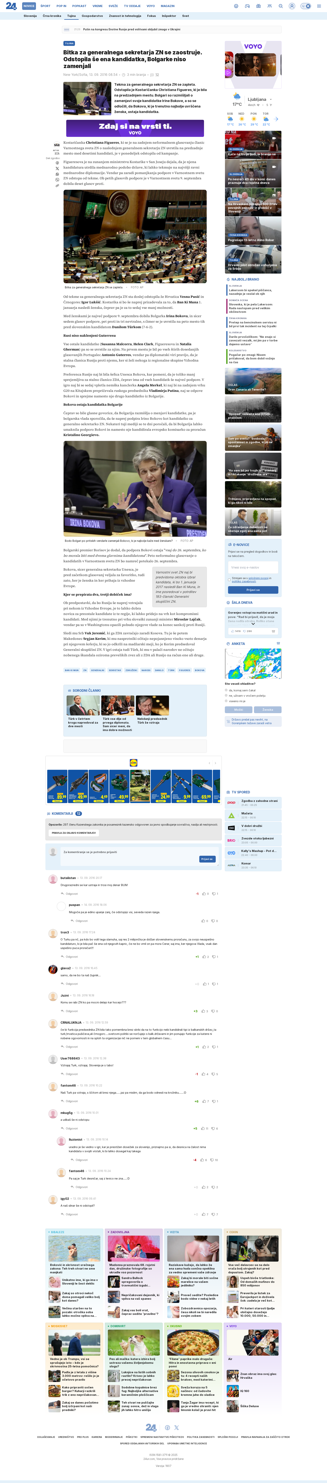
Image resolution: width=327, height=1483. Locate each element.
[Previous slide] (209, 763)
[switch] (306, 6)
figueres (184, 670)
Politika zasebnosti (201, 1437)
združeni (131, 670)
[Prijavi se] (292, 6)
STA (57, 153)
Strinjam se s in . (251, 580)
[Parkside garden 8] (161, 786)
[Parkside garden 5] (99, 786)
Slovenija (30, 16)
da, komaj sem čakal (242, 690)
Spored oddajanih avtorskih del (142, 1443)
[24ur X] (176, 1428)
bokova (200, 670)
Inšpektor (169, 16)
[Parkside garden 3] (57, 786)
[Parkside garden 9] (181, 786)
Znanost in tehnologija (125, 16)
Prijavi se (207, 859)
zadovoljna (120, 1232)
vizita (174, 1232)
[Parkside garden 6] (119, 786)
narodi (146, 670)
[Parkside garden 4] (78, 786)
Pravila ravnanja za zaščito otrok (265, 1437)
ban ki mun (72, 670)
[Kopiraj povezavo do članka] (57, 185)
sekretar (115, 670)
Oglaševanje (46, 1437)
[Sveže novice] (66, 29)
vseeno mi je (237, 701)
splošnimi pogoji (258, 578)
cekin (233, 1232)
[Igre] (247, 6)
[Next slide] (216, 763)
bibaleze (57, 1232)
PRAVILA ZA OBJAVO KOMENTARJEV (74, 832)
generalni (97, 670)
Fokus (151, 16)
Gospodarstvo (92, 16)
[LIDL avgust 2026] (133, 763)
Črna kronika (52, 16)
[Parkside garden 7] (140, 786)
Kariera (97, 1437)
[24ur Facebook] (167, 1428)
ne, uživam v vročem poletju (247, 695)
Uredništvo (66, 1437)
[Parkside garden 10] (202, 786)
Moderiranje (114, 1437)
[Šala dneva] (272, 631)
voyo (233, 1326)
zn (85, 670)
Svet (185, 16)
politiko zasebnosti (244, 581)
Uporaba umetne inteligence (187, 1443)
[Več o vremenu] (276, 119)
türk (171, 670)
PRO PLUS (83, 1437)
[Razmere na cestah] (269, 6)
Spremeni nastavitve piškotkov (162, 1437)
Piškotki (131, 1437)
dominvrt (118, 1326)
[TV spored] (258, 6)
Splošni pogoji (228, 1437)
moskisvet (59, 1326)
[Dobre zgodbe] (236, 6)
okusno (176, 1326)
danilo (159, 670)
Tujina (71, 16)
